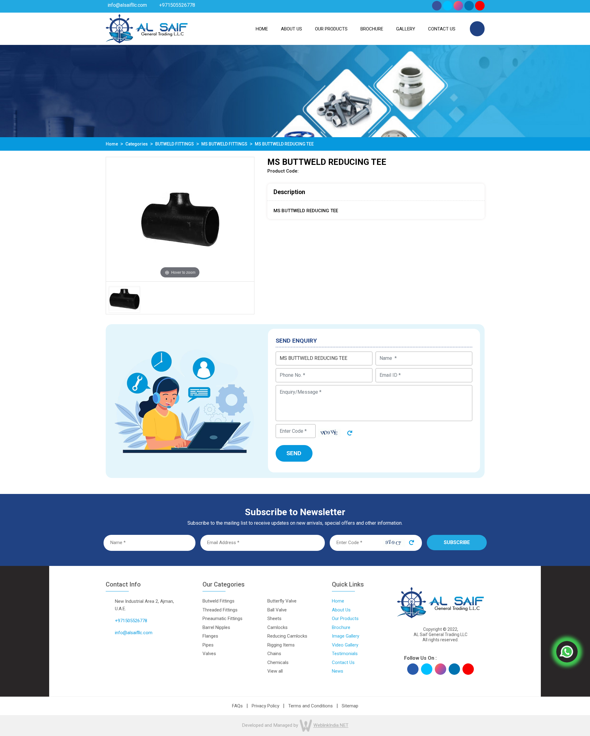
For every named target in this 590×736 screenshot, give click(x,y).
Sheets (274, 618)
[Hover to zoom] (180, 278)
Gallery (405, 29)
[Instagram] (458, 5)
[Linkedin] (469, 5)
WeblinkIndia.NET (330, 725)
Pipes (208, 645)
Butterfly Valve (282, 601)
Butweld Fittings (218, 601)
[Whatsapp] (567, 651)
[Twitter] (447, 5)
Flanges (210, 636)
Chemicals (278, 662)
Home (262, 29)
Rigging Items (281, 645)
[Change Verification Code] (347, 432)
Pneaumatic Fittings (222, 618)
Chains (274, 653)
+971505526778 (177, 5)
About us (291, 29)
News (337, 671)
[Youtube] (480, 5)
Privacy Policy (265, 706)
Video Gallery (345, 645)
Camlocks (277, 627)
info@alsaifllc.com (127, 5)
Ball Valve (277, 610)
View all (275, 671)
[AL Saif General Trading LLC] (150, 28)
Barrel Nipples (216, 627)
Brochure (371, 29)
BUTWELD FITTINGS (174, 143)
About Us (341, 610)
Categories (136, 143)
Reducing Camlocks (287, 636)
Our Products (331, 29)
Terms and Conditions (310, 706)
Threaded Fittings (220, 610)
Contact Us (441, 29)
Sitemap (350, 706)
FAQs (237, 706)
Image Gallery (345, 636)
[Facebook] (437, 5)
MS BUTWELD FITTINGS (224, 143)
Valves (209, 653)
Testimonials (345, 653)
